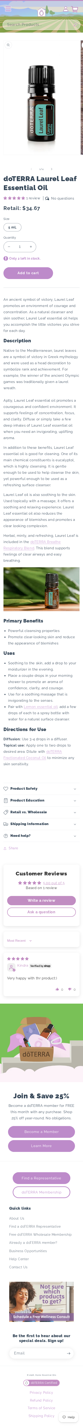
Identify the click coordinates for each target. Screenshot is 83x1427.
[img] (18, 959)
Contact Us (18, 1267)
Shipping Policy (42, 1416)
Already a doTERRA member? (33, 1243)
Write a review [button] (41, 900)
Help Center (19, 1259)
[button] (14, 198)
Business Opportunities (28, 1251)
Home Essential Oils (45, 1375)
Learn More (41, 1146)
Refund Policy (41, 1400)
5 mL (12, 227)
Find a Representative (41, 1178)
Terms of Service (41, 1408)
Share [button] (13, 848)
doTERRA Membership (42, 1192)
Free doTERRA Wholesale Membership (40, 1234)
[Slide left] (31, 169)
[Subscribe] (68, 1353)
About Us (16, 1218)
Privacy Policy (41, 1392)
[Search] (75, 25)
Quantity (9, 237)
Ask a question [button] (41, 912)
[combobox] (41, 25)
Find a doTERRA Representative (35, 1226)
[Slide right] (52, 169)
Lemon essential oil (40, 707)
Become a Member (41, 1132)
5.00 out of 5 (54, 883)
